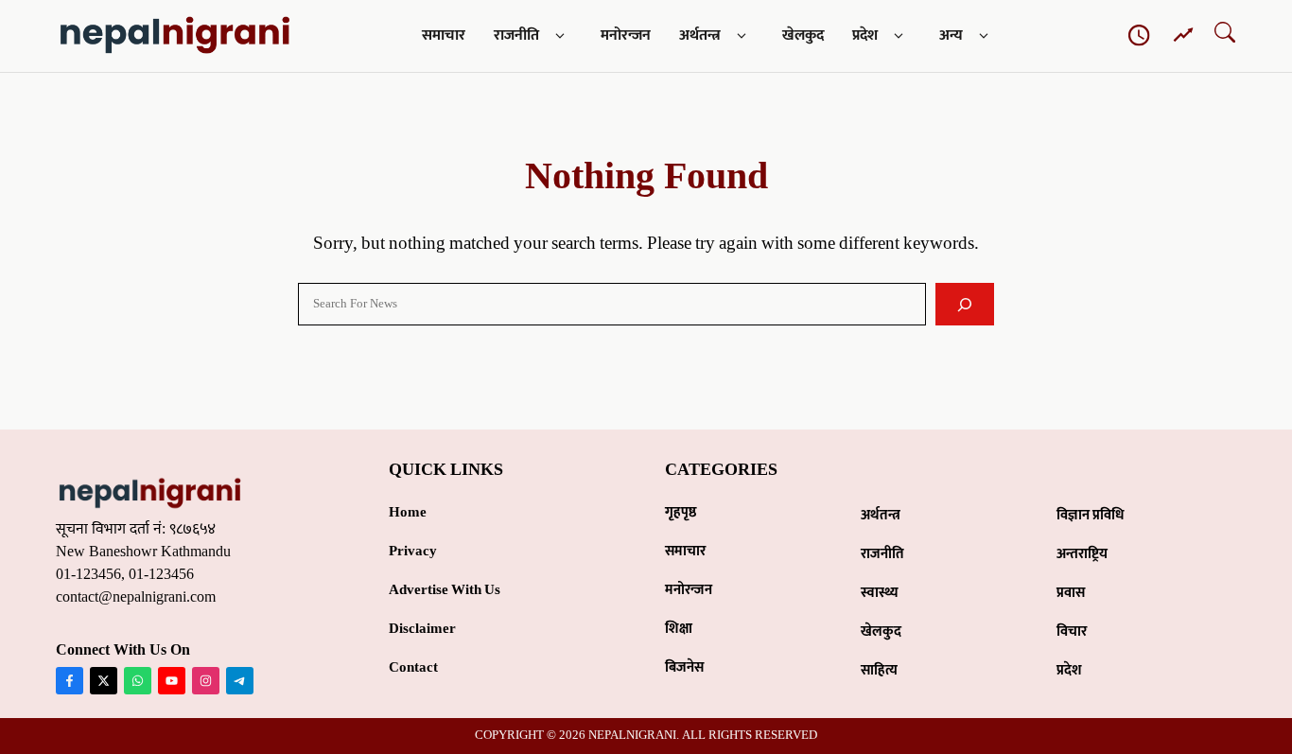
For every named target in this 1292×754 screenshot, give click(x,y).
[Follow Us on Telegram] (239, 680)
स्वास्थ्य (880, 593)
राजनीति (516, 35)
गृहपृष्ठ (681, 512)
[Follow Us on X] (103, 680)
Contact (413, 667)
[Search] (965, 304)
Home (408, 512)
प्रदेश (865, 35)
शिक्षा (678, 628)
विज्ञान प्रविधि (1090, 515)
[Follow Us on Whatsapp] (137, 680)
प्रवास (1070, 593)
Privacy (413, 551)
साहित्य (879, 670)
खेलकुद (803, 35)
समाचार (443, 35)
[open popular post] (1183, 36)
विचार (1071, 631)
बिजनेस (684, 667)
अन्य (951, 35)
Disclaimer (422, 628)
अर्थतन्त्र (700, 35)
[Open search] (1224, 36)
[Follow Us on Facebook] (69, 680)
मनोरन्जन (626, 35)
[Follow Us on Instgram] (205, 680)
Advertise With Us (444, 590)
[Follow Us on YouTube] (171, 680)
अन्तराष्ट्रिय (1082, 554)
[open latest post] (1139, 36)
